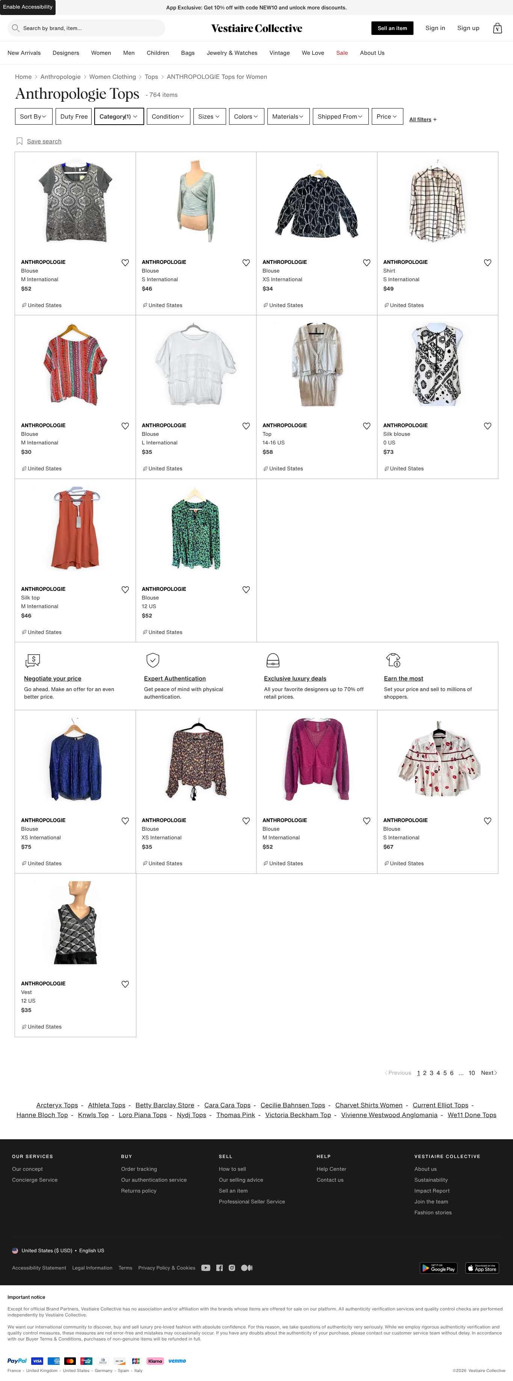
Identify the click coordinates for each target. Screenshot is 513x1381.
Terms (125, 1267)
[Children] (175, 53)
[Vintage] (296, 53)
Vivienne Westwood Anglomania (389, 1115)
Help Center (331, 1169)
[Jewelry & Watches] (263, 53)
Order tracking (139, 1169)
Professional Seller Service (252, 1202)
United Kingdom (42, 1370)
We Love (313, 53)
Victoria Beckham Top (298, 1115)
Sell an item (392, 28)
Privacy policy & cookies (166, 1267)
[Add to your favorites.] (125, 262)
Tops (151, 76)
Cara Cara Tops (227, 1105)
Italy (138, 1370)
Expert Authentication (175, 678)
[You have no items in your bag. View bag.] (497, 28)
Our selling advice (241, 1180)
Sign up (468, 28)
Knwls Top (93, 1115)
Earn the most (404, 678)
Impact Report (432, 1191)
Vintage (279, 53)
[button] (497, 28)
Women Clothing (112, 76)
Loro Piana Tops (143, 1115)
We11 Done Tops (472, 1115)
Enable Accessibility (28, 7)
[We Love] (330, 53)
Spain (123, 1370)
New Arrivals (24, 53)
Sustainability (431, 1180)
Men (129, 53)
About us (426, 1169)
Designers (66, 53)
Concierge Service (34, 1180)
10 (472, 1072)
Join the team (431, 1202)
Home (23, 76)
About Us (372, 53)
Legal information (92, 1267)
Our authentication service (154, 1180)
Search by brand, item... (52, 28)
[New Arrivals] (47, 53)
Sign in (435, 28)
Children (158, 53)
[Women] (117, 53)
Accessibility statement (39, 1267)
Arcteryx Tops (57, 1105)
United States (76, 1370)
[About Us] (391, 53)
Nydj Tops (191, 1115)
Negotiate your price (52, 678)
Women (101, 53)
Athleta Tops (106, 1105)
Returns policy (138, 1191)
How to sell (232, 1169)
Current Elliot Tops (440, 1105)
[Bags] (201, 53)
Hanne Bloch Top (42, 1115)
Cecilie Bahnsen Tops (293, 1105)
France (14, 1370)
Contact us (330, 1180)
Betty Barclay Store (165, 1105)
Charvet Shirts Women (369, 1105)
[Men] (141, 53)
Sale (342, 53)
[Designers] (85, 53)
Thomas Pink (235, 1115)
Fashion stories (433, 1213)
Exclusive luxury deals (295, 678)
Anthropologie (60, 76)
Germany (104, 1370)
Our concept (27, 1169)
